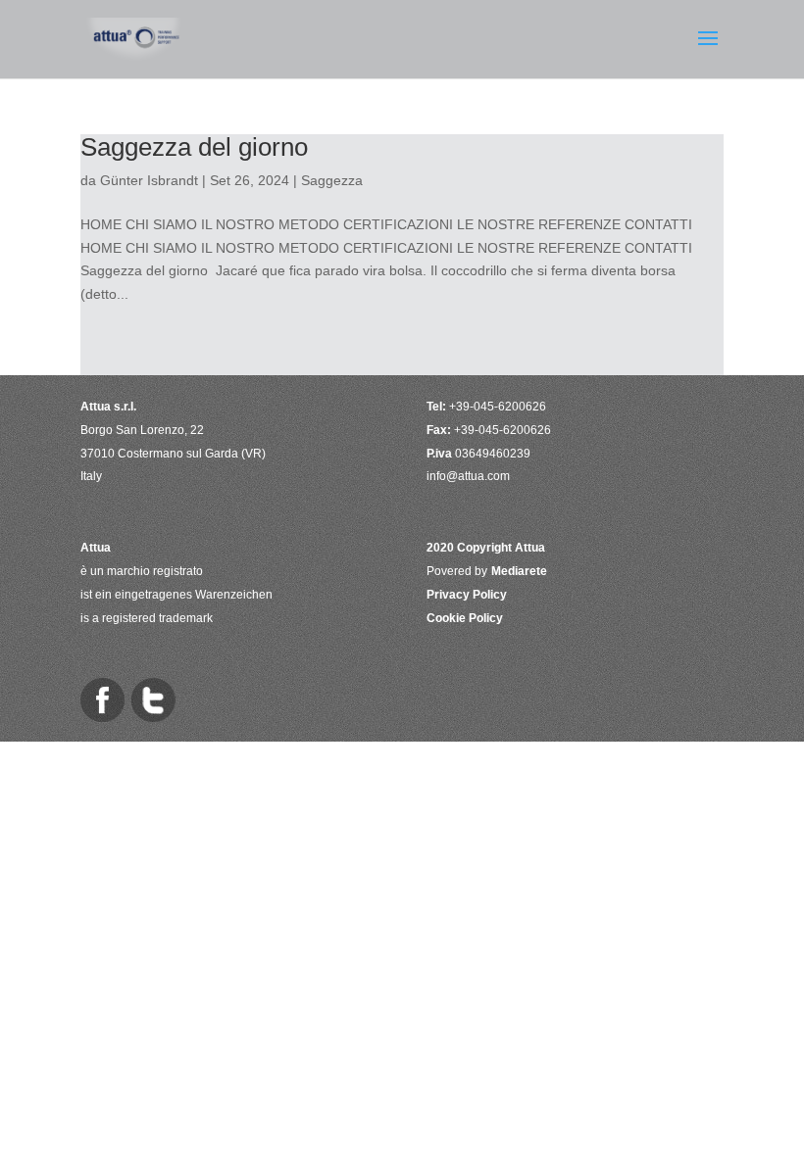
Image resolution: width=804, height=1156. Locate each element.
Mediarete (519, 571)
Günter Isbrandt (149, 180)
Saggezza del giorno (194, 147)
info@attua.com (468, 476)
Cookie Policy (465, 618)
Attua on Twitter (153, 700)
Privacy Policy (467, 595)
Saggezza (332, 180)
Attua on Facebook (102, 700)
